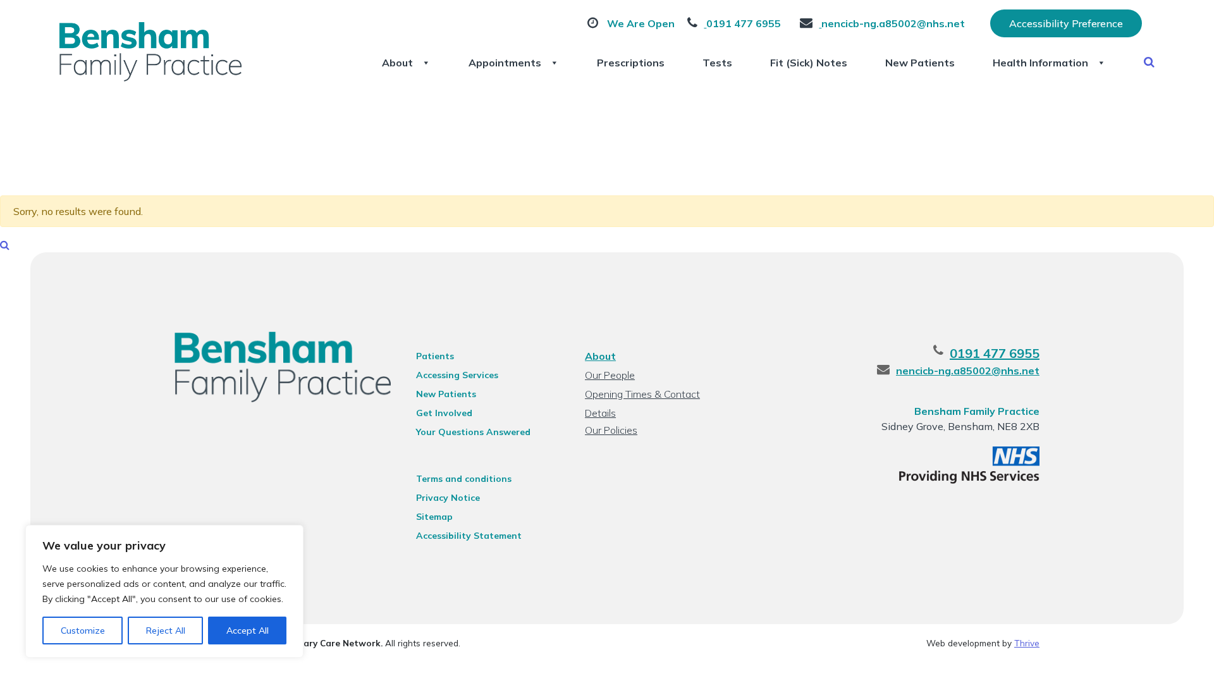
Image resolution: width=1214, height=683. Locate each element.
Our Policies (611, 430)
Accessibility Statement (469, 535)
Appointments (505, 62)
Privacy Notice (448, 497)
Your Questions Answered (473, 432)
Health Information (1040, 62)
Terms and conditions (464, 478)
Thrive (1026, 642)
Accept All (247, 630)
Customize (83, 630)
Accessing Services (457, 375)
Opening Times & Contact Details (642, 395)
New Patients (920, 62)
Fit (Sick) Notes (808, 62)
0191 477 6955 (994, 353)
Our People (610, 375)
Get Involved (444, 413)
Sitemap (434, 516)
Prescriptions (631, 62)
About (397, 62)
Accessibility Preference (1066, 23)
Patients (435, 356)
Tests (717, 62)
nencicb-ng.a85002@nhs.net (967, 370)
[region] (164, 591)
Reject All (165, 630)
